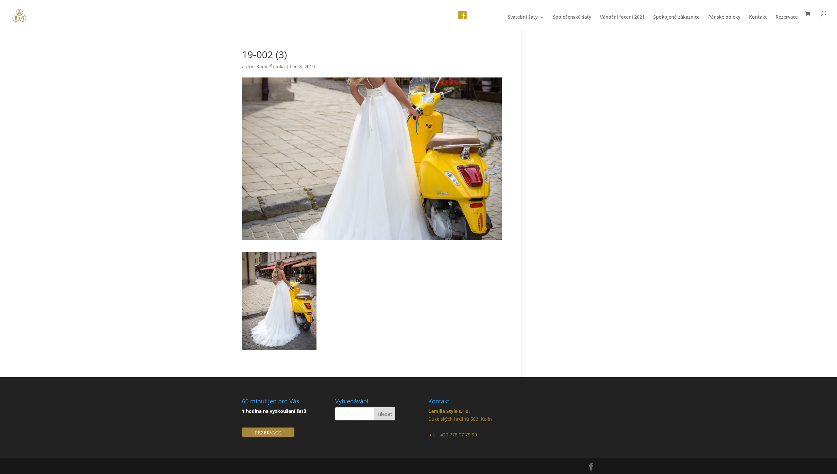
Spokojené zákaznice (676, 17)
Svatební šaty (523, 17)
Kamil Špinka (270, 66)
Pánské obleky (724, 17)
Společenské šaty (572, 17)
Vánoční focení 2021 (622, 17)
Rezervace (787, 17)
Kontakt (758, 17)
